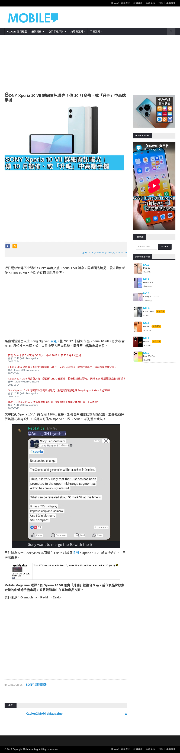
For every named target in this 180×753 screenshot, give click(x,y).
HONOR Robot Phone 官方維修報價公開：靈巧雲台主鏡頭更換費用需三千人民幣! (53, 402)
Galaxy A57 (148, 282)
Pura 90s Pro (149, 356)
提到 (76, 553)
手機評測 (170, 3)
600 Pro (146, 326)
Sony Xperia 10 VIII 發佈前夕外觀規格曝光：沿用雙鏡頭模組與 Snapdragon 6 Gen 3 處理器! (59, 390)
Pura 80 (146, 268)
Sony (30, 684)
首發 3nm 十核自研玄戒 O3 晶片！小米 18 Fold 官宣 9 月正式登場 (44, 355)
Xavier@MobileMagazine (44, 713)
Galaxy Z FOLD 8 (151, 297)
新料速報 (138, 3)
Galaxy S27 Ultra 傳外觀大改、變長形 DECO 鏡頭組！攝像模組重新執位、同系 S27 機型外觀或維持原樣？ (67, 378)
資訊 (53, 341)
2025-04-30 (121, 252)
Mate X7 (147, 342)
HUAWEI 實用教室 (120, 3)
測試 (160, 3)
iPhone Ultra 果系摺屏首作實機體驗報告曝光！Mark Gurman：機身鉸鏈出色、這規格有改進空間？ (62, 366)
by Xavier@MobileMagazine (98, 252)
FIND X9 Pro (148, 312)
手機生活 (150, 3)
